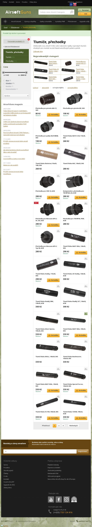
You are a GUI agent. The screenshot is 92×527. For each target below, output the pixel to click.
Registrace (79, 2)
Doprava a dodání (54, 468)
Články (5, 2)
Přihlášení (71, 2)
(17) (11, 61)
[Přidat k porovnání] (58, 93)
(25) (10, 83)
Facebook (59, 496)
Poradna (24, 2)
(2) (8, 80)
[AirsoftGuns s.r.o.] (18, 12)
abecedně (45, 88)
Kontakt (11, 2)
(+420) (62, 512)
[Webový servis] (83, 521)
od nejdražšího (73, 88)
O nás (6, 476)
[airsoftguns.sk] (74, 4)
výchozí (35, 88)
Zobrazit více (38, 51)
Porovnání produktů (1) (16, 41)
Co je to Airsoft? (9, 482)
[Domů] (5, 21)
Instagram (66, 496)
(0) (9, 86)
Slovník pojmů (8, 470)
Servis (18, 2)
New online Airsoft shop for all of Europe (61, 479)
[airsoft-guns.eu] (71, 4)
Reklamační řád (53, 473)
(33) (10, 57)
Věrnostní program (54, 476)
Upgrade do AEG (9, 485)
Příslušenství (15, 27)
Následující (73, 426)
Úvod (5, 27)
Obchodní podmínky (54, 470)
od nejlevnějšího (58, 88)
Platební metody (53, 465)
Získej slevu (33, 2)
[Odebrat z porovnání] (86, 313)
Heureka (73, 496)
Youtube (50, 496)
